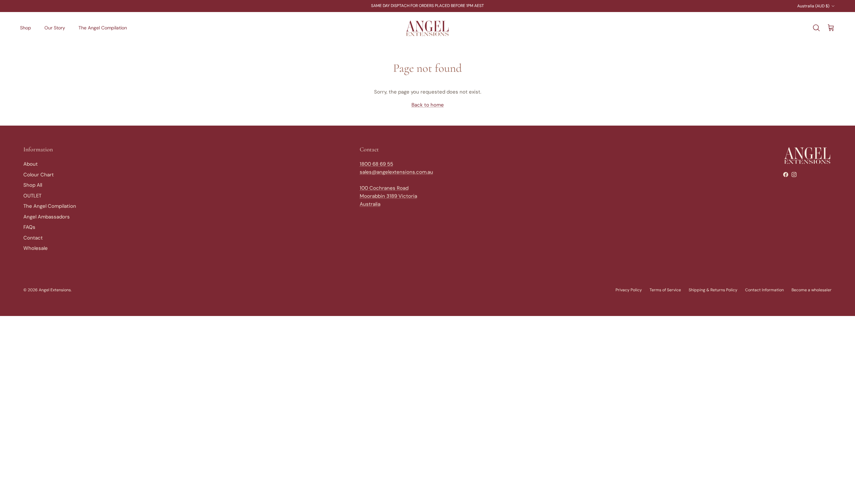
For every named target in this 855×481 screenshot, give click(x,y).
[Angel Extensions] (427, 28)
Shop (25, 28)
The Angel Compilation (102, 28)
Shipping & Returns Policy (713, 290)
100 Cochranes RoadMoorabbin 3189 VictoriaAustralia (388, 196)
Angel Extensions (55, 290)
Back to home (427, 105)
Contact (33, 237)
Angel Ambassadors (46, 216)
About (30, 164)
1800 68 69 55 (376, 164)
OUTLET (32, 195)
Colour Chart (38, 174)
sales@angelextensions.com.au (396, 172)
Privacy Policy (629, 290)
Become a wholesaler (812, 290)
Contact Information (764, 290)
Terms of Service (665, 290)
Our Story (54, 28)
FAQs (29, 227)
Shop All (32, 185)
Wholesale (35, 248)
